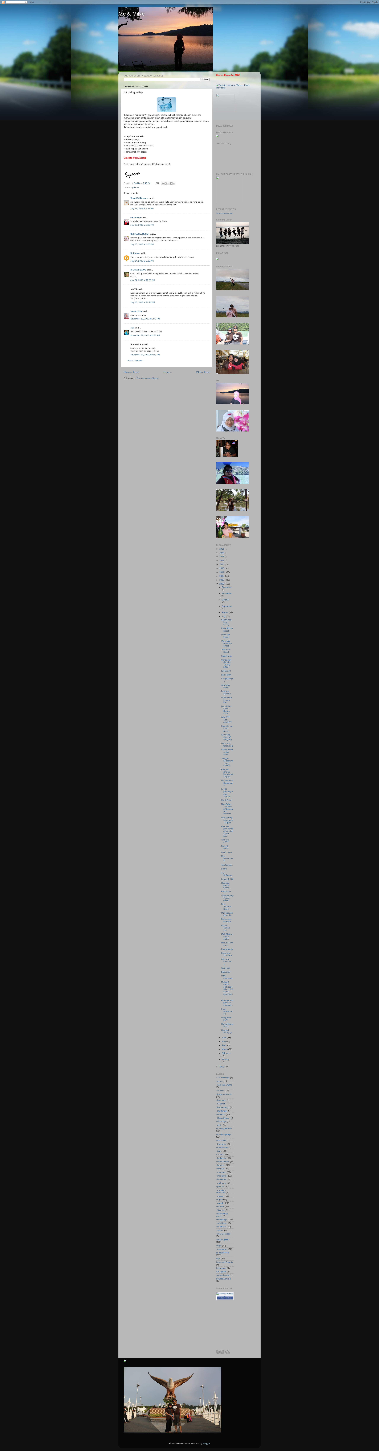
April (224, 1045)
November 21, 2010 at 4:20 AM (145, 335)
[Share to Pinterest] (173, 183)
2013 (222, 568)
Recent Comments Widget (224, 213)
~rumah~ (220, 1203)
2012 (222, 572)
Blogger (206, 1443)
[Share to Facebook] (171, 183)
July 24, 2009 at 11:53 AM (142, 280)
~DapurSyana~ (223, 1118)
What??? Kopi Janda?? (226, 719)
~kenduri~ (220, 1165)
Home (167, 372)
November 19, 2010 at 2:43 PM (145, 319)
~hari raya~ (221, 1144)
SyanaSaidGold (223, 1279)
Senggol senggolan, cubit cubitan (227, 762)
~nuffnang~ (221, 1183)
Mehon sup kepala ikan (226, 699)
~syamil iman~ (223, 1240)
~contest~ (220, 1114)
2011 (221, 576)
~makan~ (220, 1169)
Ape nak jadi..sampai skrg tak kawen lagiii (227, 831)
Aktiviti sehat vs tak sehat (227, 752)
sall (132, 328)
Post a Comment (135, 360)
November (227, 593)
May (224, 1041)
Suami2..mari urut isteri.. (227, 728)
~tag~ (218, 1246)
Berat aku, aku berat (226, 954)
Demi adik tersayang (227, 744)
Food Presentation (227, 1011)
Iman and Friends (224, 1262)
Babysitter (226, 972)
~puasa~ (220, 1196)
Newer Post (131, 372)
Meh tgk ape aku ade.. (227, 914)
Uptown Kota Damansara (227, 782)
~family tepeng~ (223, 1134)
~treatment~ (222, 1249)
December (227, 587)
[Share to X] (168, 183)
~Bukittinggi (221, 1111)
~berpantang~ (222, 1107)
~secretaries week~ (222, 1215)
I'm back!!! (226, 671)
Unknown (135, 253)
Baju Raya (226, 891)
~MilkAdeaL (221, 1179)
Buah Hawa (226, 852)
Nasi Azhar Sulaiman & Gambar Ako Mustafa (227, 809)
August (225, 612)
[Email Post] (157, 183)
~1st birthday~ (222, 1078)
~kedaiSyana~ (222, 1162)
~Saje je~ (220, 1210)
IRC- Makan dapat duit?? (226, 936)
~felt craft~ (221, 1140)
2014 (222, 564)
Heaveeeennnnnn (227, 944)
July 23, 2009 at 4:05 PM (142, 244)
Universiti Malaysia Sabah (226, 643)
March (225, 1049)
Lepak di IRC (227, 879)
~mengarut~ (222, 1176)
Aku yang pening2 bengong (226, 737)
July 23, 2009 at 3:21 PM (142, 208)
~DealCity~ (221, 1121)
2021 (222, 549)
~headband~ (222, 1147)
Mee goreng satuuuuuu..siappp (227, 820)
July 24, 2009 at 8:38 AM (142, 261)
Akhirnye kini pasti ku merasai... (227, 1002)
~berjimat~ (221, 1104)
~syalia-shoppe (223, 1234)
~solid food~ (222, 1223)
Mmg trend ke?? (226, 1019)
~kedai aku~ (222, 1158)
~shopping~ (221, 1220)
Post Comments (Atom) (147, 378)
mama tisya (136, 311)
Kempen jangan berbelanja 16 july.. (227, 773)
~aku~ (219, 1081)
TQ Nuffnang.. (227, 874)
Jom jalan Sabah (225, 651)
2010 (222, 580)
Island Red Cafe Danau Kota (226, 710)
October (225, 600)
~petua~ (135, 187)
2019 (222, 553)
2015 (222, 560)
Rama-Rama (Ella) (227, 1025)
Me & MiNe (131, 14)
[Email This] (162, 183)
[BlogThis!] (165, 183)
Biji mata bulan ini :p (226, 961)
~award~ (220, 1091)
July (224, 616)
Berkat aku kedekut (226, 920)
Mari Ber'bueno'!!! (227, 858)
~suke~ (219, 1230)
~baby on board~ (224, 1094)
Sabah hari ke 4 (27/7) (226, 622)
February (226, 1053)
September (227, 606)
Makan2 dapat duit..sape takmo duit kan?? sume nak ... (227, 989)
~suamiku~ (221, 1227)
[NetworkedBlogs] (224, 1296)
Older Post (202, 372)
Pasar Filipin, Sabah (227, 629)
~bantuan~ (221, 1100)
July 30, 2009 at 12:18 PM (142, 302)
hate (218, 1259)
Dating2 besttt (225, 847)
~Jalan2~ (220, 1155)
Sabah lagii (226, 656)
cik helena (135, 217)
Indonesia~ (221, 1268)
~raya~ (219, 1199)
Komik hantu (227, 949)
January (225, 1059)
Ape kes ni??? (225, 841)
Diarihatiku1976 (138, 270)
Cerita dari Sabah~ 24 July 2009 (226, 663)
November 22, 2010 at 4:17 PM (145, 355)
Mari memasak (227, 977)
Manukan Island (225, 636)
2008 (222, 1067)
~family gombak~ (224, 1129)
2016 (222, 556)
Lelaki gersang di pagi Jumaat (227, 793)
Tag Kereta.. (227, 865)
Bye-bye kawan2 (226, 692)
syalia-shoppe (222, 1275)
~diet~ (219, 1125)
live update (221, 1272)
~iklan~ (219, 1151)
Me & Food (226, 800)
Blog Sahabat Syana (226, 906)
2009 (222, 584)
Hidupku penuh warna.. (225, 885)
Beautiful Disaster (139, 198)
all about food (222, 1253)
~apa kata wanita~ (224, 1085)
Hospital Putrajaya (226, 1031)
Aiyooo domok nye (225, 927)
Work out (225, 968)
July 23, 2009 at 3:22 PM (142, 225)
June (224, 1038)
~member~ (221, 1172)
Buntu (224, 869)
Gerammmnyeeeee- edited (227, 897)
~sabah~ (220, 1207)
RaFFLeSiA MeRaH (139, 234)
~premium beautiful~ (221, 1191)
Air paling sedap (225, 686)
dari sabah (226, 675)
